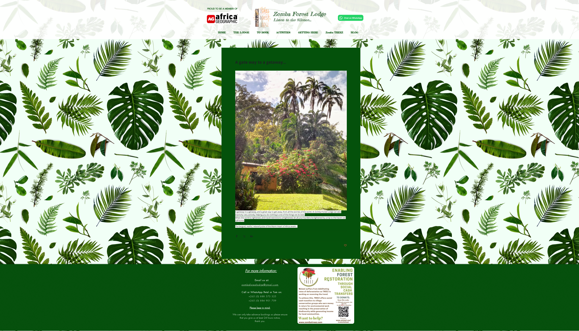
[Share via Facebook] (236, 236)
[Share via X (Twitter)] (244, 236)
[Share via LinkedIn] (251, 236)
